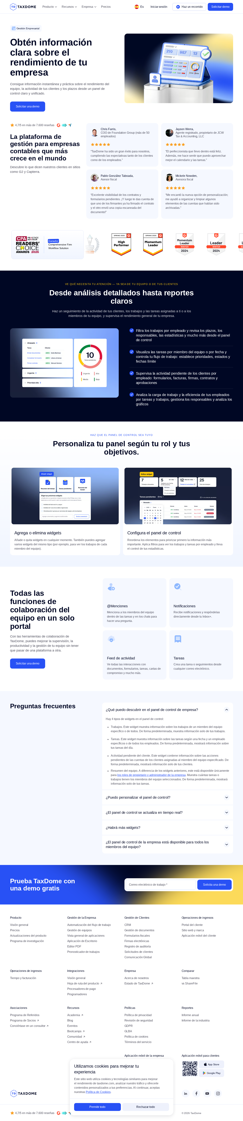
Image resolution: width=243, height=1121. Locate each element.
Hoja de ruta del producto (83, 983)
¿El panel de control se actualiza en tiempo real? (144, 812)
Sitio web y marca (193, 930)
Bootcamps (74, 1031)
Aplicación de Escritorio (82, 941)
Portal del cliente (192, 924)
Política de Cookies (98, 1092)
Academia (73, 1015)
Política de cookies (136, 1036)
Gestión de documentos (139, 930)
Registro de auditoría (137, 946)
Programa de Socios (23, 1020)
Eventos (72, 1025)
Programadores (77, 994)
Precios (106, 6)
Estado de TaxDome (137, 983)
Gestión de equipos (79, 930)
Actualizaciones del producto (28, 935)
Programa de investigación (27, 941)
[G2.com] (58, 125)
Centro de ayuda (77, 1042)
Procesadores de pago (81, 988)
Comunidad (74, 1036)
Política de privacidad (138, 1015)
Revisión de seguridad (138, 1020)
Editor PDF (74, 946)
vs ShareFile (190, 983)
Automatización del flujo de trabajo (89, 924)
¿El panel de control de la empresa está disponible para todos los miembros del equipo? (157, 844)
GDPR (128, 1025)
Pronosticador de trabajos (83, 951)
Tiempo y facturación (23, 978)
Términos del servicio (137, 1042)
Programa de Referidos (24, 1015)
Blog (70, 1020)
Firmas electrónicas (136, 941)
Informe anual (190, 1015)
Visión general (19, 924)
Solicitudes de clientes (138, 951)
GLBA (128, 1031)
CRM (127, 924)
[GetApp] (64, 125)
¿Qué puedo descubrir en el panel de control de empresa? (152, 710)
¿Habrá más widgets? (123, 828)
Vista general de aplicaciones (86, 935)
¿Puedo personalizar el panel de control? (138, 797)
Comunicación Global (138, 957)
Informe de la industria (196, 1020)
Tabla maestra (190, 978)
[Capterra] (70, 125)
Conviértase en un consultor (28, 1025)
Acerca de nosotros (136, 978)
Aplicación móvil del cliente (199, 935)
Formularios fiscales (137, 935)
